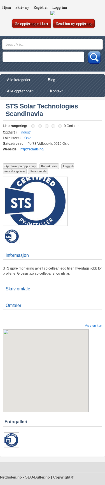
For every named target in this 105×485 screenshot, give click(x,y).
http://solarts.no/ (32, 149)
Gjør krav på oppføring (20, 166)
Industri (26, 132)
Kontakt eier (49, 166)
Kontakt (56, 91)
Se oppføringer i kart (31, 23)
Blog (51, 80)
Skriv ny (22, 7)
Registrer (41, 7)
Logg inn (59, 7)
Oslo (27, 138)
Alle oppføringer (19, 91)
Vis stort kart (93, 325)
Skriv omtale (38, 171)
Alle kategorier (18, 80)
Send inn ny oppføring (74, 23)
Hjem (6, 7)
